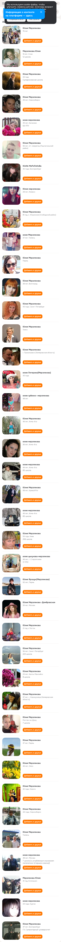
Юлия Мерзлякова (32, 28)
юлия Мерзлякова (31, 235)
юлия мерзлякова (31, 120)
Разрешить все (16, 19)
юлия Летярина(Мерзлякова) (37, 372)
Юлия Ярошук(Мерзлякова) (36, 579)
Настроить (34, 19)
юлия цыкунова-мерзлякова (36, 556)
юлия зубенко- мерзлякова (36, 395)
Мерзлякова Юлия (32, 51)
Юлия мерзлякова (31, 189)
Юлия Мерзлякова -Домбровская (39, 602)
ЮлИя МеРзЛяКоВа (32, 166)
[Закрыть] (41, 12)
